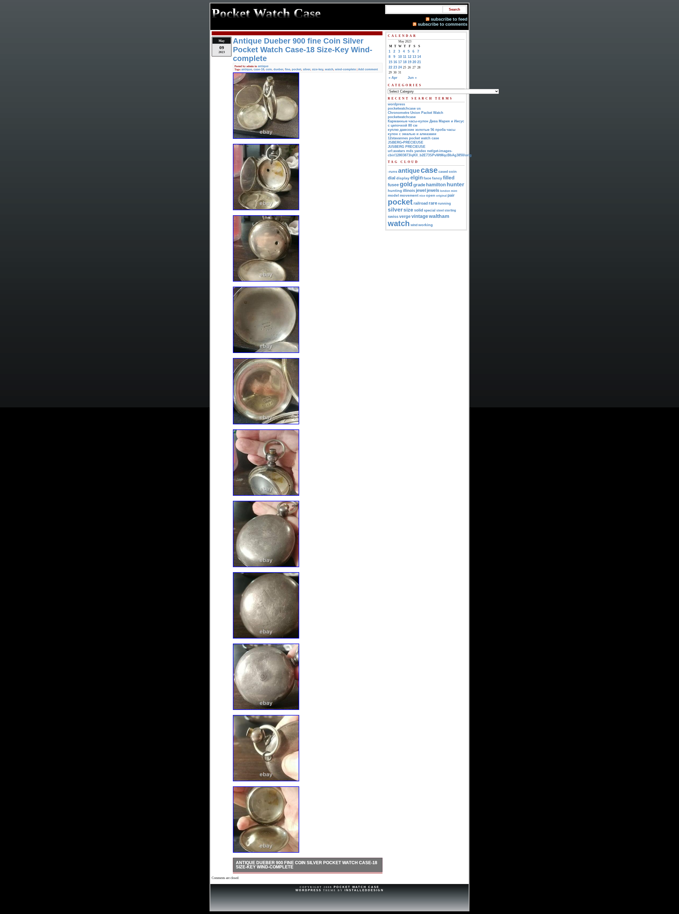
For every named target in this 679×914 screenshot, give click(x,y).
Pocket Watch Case (356, 887)
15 (390, 62)
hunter (455, 184)
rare (433, 203)
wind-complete (345, 69)
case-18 (259, 69)
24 (400, 67)
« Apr (393, 78)
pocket (296, 69)
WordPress (308, 890)
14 (419, 57)
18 (405, 62)
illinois (409, 190)
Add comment (368, 69)
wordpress (396, 104)
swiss (393, 216)
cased (443, 172)
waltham (439, 216)
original (441, 195)
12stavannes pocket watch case (413, 138)
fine (287, 69)
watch (329, 69)
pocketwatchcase (402, 117)
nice (422, 195)
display (403, 178)
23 (395, 67)
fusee (393, 185)
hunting (395, 190)
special (430, 210)
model (393, 195)
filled (449, 177)
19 (409, 62)
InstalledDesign (364, 890)
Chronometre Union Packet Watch (415, 113)
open (430, 195)
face (427, 178)
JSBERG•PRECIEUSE (405, 142)
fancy (437, 178)
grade (419, 184)
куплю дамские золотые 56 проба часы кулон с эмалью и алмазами (421, 132)
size (408, 210)
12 (409, 57)
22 (390, 67)
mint (454, 190)
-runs (392, 171)
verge (405, 216)
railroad (421, 203)
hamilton (436, 184)
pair (451, 195)
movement (409, 195)
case (429, 170)
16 (395, 62)
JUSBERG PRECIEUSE (406, 147)
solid (418, 210)
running (444, 203)
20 (414, 62)
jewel (421, 190)
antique (263, 66)
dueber (278, 69)
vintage (419, 216)
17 (400, 62)
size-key (317, 69)
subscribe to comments (442, 24)
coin (269, 69)
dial (391, 177)
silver (306, 69)
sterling (450, 210)
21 (419, 62)
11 (404, 57)
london (445, 190)
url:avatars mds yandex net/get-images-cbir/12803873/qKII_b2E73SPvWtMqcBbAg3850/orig (430, 153)
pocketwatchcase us (404, 108)
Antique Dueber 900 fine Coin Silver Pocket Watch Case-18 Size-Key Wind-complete (306, 864)
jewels (433, 190)
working (425, 225)
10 (400, 57)
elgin (416, 177)
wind (414, 225)
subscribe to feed (449, 19)
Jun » (412, 78)
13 (414, 57)
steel (440, 210)
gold (406, 184)
